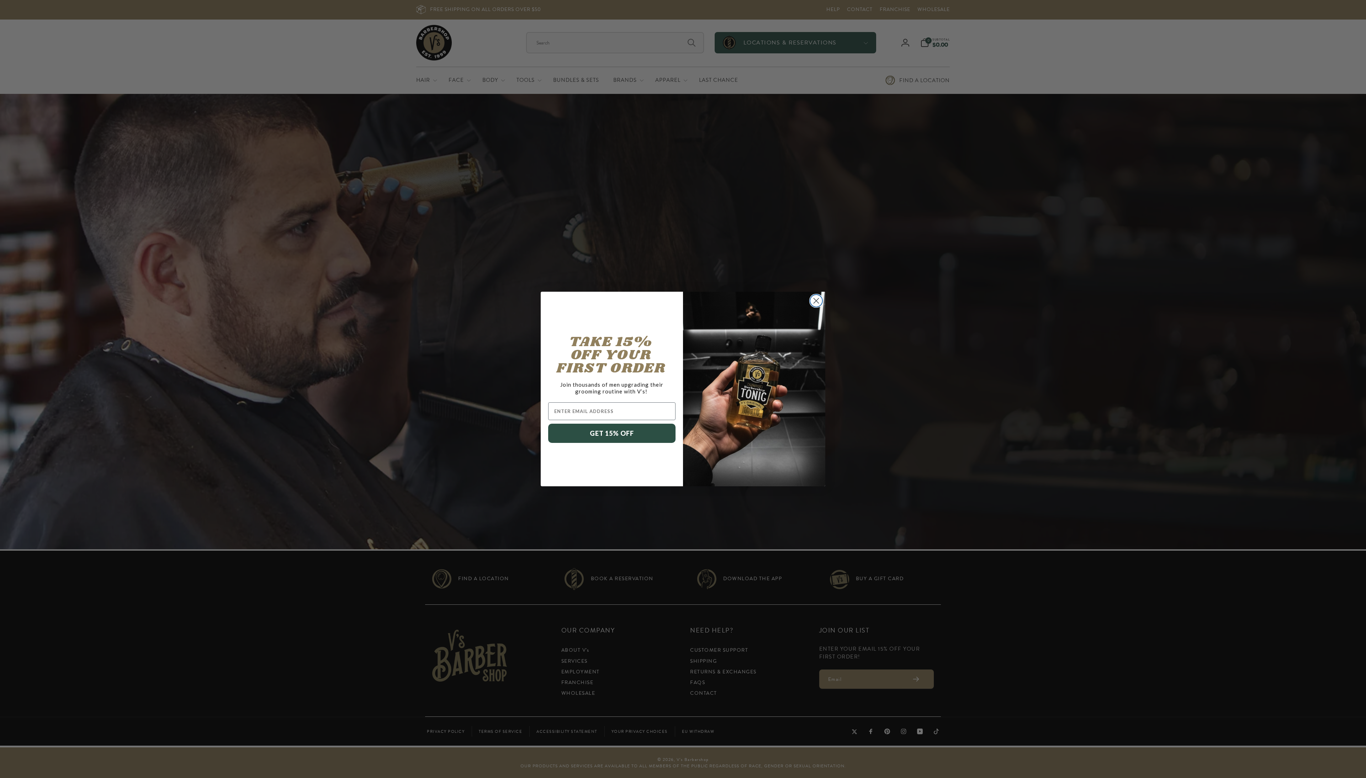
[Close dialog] (816, 301)
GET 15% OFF (612, 433)
